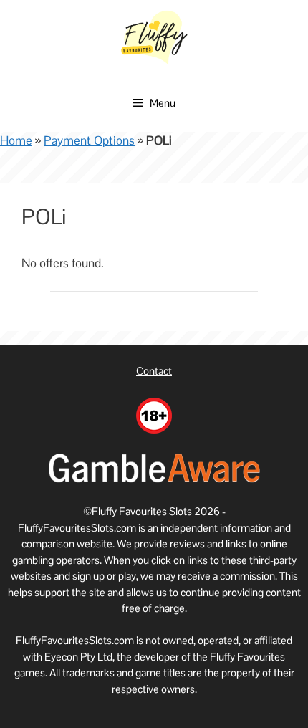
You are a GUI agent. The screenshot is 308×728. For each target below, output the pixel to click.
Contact (154, 371)
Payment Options (89, 140)
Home (16, 140)
